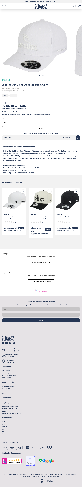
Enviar (41, 128)
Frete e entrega (6, 388)
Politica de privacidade (9, 375)
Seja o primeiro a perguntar (41, 282)
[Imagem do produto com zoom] (35, 44)
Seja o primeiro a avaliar (41, 262)
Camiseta (5, 427)
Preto (3, 431)
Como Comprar (6, 373)
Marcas (4, 393)
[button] (39, 75)
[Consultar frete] (78, 137)
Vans (3, 434)
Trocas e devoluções (8, 386)
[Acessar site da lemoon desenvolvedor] (37, 481)
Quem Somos (6, 370)
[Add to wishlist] (5, 95)
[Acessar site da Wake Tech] (50, 481)
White (3, 429)
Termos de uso (6, 378)
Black (3, 422)
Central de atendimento (9, 391)
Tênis (3, 424)
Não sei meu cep (67, 138)
